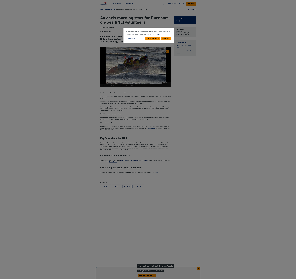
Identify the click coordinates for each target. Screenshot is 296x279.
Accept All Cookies (166, 38)
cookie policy (158, 34)
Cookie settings (131, 38)
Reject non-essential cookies (152, 38)
